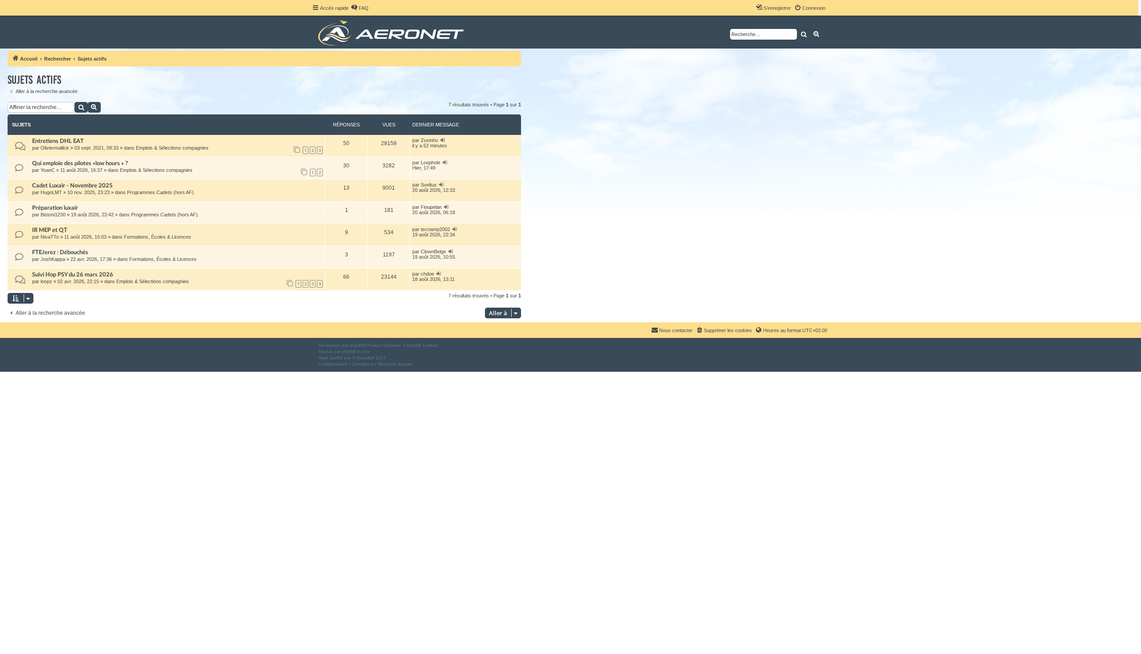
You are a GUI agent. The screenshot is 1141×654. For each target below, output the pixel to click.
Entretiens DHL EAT (58, 141)
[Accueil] (392, 32)
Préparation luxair (55, 208)
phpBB (357, 345)
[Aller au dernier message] (442, 140)
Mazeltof (365, 357)
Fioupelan (431, 207)
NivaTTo (50, 237)
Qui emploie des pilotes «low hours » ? (80, 163)
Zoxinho (429, 140)
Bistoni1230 (53, 214)
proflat (336, 357)
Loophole (430, 162)
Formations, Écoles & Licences (157, 237)
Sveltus (429, 184)
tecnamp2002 (435, 229)
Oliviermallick (55, 147)
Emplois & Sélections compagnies (172, 147)
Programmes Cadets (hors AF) (160, 192)
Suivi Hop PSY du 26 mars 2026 (72, 275)
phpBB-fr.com (355, 351)
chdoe (427, 273)
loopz (46, 281)
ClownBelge (433, 251)
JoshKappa (53, 259)
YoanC (48, 170)
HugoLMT (51, 192)
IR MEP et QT (49, 230)
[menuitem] (360, 8)
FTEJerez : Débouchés (60, 252)
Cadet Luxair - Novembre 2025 (72, 186)
